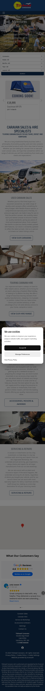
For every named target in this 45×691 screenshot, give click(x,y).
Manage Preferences (22, 354)
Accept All (22, 348)
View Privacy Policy (10, 360)
